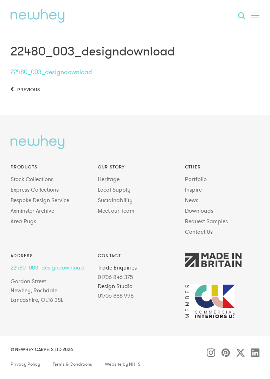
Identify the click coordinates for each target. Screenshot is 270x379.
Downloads (199, 210)
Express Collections (35, 189)
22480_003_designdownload (51, 72)
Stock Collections (32, 178)
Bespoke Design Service (40, 200)
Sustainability (115, 200)
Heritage (109, 178)
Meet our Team (116, 210)
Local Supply (114, 189)
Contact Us (199, 231)
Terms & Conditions (72, 364)
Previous (28, 89)
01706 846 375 (115, 276)
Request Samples (206, 221)
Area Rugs (23, 221)
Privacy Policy (25, 364)
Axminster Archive (32, 210)
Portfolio (196, 178)
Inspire (193, 189)
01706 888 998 (116, 295)
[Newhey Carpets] (38, 16)
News (191, 200)
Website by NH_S (122, 364)
